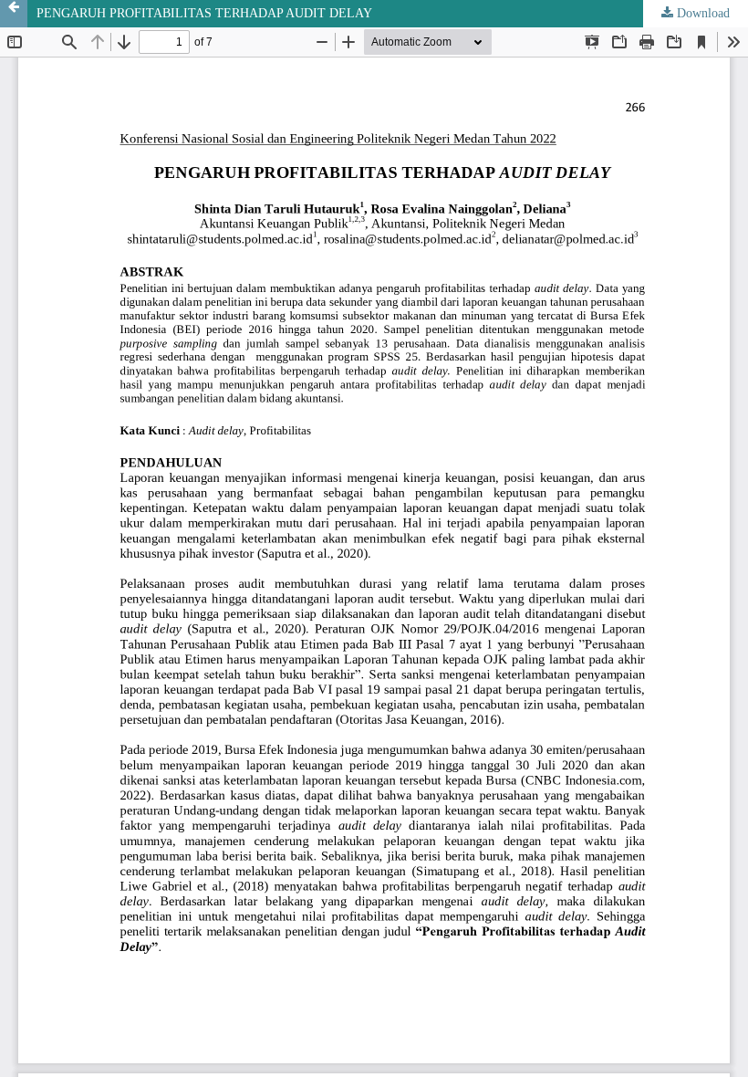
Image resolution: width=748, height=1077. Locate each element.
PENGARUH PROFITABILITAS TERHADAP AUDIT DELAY (204, 13)
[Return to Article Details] (13, 13)
